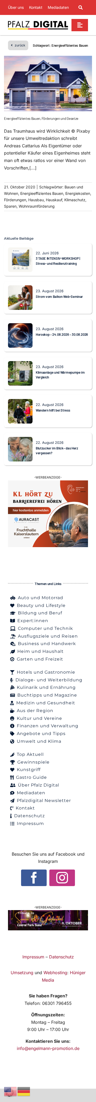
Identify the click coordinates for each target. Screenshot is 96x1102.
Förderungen (15, 200)
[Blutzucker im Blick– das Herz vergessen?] (20, 440)
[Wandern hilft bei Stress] (20, 402)
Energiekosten (77, 193)
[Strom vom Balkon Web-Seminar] (20, 288)
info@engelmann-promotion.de (48, 1048)
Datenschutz (61, 956)
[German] (24, 1091)
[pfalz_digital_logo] (38, 22)
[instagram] (62, 878)
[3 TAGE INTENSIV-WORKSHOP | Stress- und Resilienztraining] (20, 251)
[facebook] (34, 878)
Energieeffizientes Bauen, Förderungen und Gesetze (41, 118)
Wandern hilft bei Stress (53, 410)
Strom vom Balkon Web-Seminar (59, 296)
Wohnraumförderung (37, 206)
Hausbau (36, 200)
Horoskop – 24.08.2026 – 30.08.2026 (62, 334)
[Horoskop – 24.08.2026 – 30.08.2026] (20, 326)
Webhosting (55, 972)
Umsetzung (22, 972)
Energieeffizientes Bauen (41, 193)
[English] (10, 1091)
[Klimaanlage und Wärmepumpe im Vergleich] (20, 364)
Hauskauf (54, 200)
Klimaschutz (74, 200)
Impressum (33, 956)
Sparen (10, 206)
